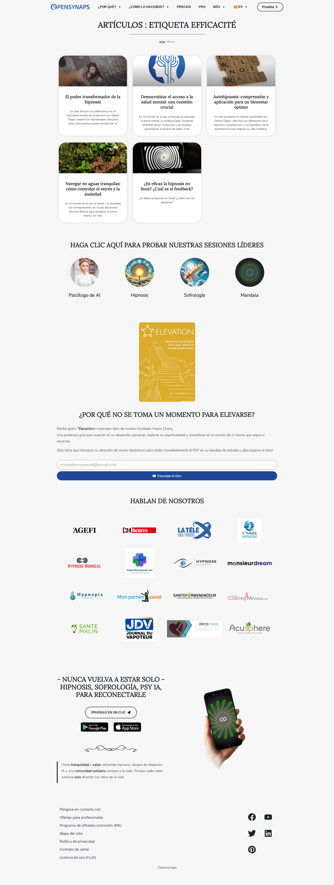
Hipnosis (139, 295)
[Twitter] (252, 833)
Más (216, 6)
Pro (202, 6)
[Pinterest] (252, 850)
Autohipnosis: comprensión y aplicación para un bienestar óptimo (241, 102)
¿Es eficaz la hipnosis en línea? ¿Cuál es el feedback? (167, 186)
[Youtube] (268, 817)
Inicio (162, 41)
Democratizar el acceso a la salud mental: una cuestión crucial (167, 102)
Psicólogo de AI (84, 295)
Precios (184, 6)
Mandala (250, 295)
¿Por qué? (107, 6)
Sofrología (194, 295)
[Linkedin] (268, 833)
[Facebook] (252, 817)
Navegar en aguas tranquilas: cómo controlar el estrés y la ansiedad (93, 189)
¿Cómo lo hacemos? (146, 6)
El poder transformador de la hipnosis (92, 99)
